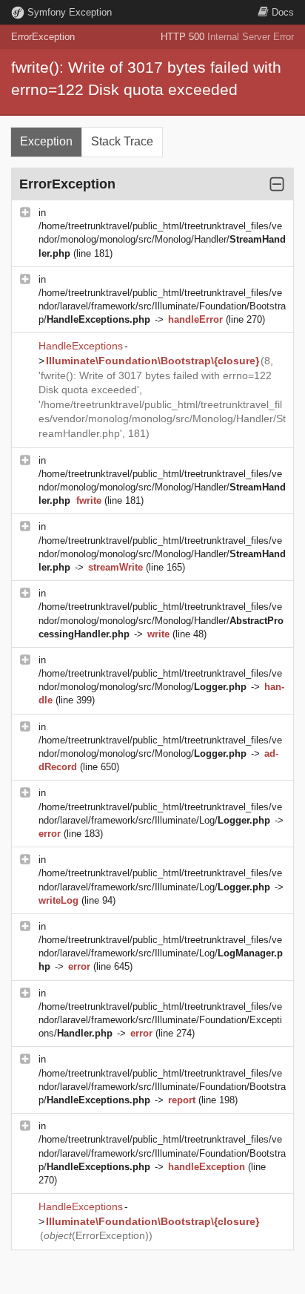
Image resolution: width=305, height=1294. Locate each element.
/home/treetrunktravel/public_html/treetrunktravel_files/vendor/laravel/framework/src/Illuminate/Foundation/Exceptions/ (160, 1020)
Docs (283, 12)
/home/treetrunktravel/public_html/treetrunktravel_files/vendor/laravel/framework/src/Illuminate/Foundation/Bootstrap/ (162, 306)
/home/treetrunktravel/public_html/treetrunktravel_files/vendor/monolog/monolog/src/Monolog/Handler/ (162, 239)
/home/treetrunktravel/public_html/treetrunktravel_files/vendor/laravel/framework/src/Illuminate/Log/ (160, 953)
